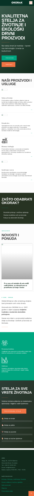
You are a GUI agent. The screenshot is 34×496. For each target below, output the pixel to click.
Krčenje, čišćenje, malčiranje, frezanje (14, 479)
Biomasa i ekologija (8, 146)
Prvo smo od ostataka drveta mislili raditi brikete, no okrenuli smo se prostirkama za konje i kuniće (16, 285)
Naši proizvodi (6, 485)
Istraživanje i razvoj (8, 170)
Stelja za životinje (7, 98)
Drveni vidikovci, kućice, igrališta (12, 482)
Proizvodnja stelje (7, 491)
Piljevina (4, 488)
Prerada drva (5, 123)
